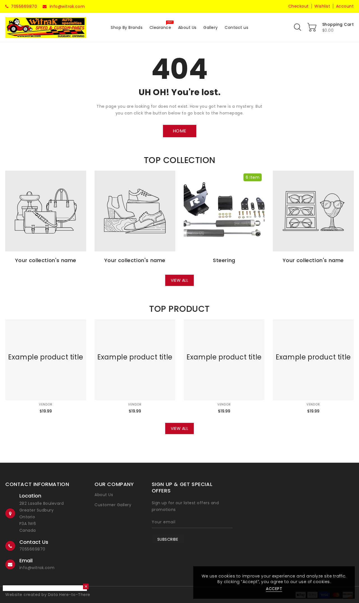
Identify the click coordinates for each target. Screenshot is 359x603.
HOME (180, 131)
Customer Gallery (113, 505)
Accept (274, 588)
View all (179, 280)
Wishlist (322, 6)
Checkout (298, 6)
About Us (104, 494)
